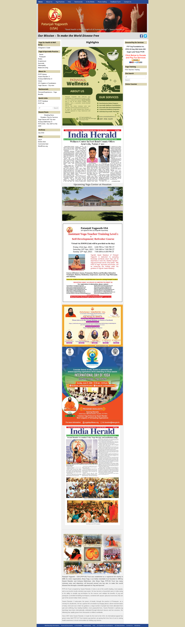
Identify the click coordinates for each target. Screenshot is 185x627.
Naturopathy (42, 65)
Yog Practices (60, 2)
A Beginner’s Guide (44, 47)
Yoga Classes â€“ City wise (46, 119)
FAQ (69, 2)
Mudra (40, 59)
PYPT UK (41, 103)
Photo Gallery (102, 2)
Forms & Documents (67, 625)
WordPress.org (43, 146)
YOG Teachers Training (132, 69)
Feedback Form (115, 2)
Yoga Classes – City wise (46, 85)
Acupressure (42, 61)
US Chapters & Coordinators (47, 83)
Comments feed (43, 144)
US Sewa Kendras (120, 625)
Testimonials (78, 2)
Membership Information (52, 625)
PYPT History (42, 74)
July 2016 (41, 133)
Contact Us (127, 2)
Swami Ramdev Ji (44, 76)
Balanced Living (43, 67)
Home (40, 2)
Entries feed (42, 142)
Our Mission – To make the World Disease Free (68, 35)
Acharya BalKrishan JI (45, 79)
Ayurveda (41, 63)
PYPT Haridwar (43, 101)
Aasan (40, 54)
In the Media (90, 2)
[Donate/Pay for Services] (136, 63)
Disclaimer (137, 625)
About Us (49, 2)
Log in (40, 139)
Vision (40, 81)
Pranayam (42, 56)
